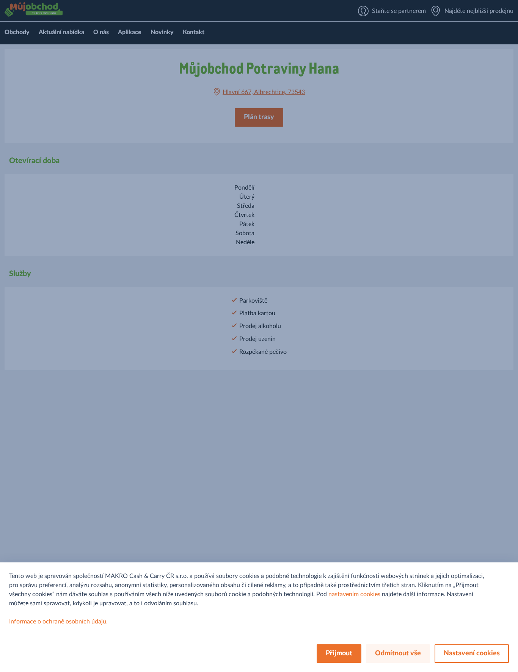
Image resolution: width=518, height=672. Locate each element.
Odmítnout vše (398, 653)
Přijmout (339, 653)
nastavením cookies (354, 594)
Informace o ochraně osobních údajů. (58, 622)
